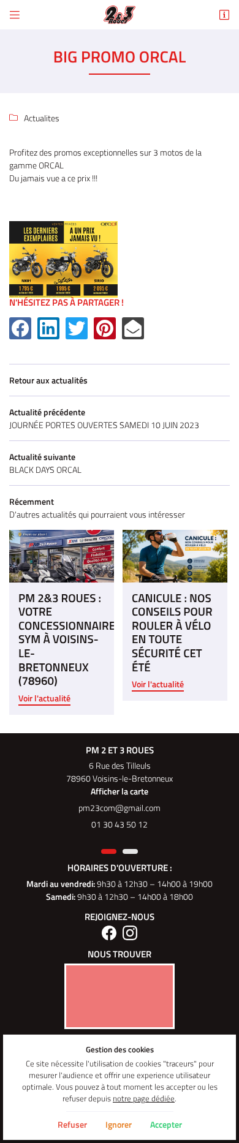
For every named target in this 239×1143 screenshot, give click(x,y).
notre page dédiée (144, 1098)
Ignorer (118, 1124)
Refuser (72, 1124)
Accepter (166, 1124)
